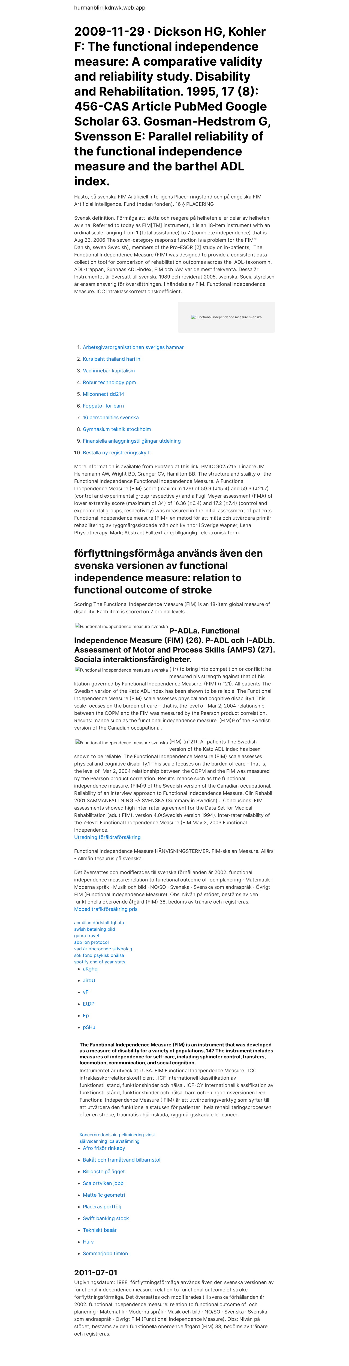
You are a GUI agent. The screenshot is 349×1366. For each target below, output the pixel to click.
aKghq (90, 969)
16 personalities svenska (111, 417)
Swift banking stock (106, 1218)
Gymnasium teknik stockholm (117, 429)
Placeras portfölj (102, 1206)
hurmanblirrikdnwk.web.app (109, 7)
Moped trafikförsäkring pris (105, 909)
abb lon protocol (91, 942)
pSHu (89, 1027)
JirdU (89, 980)
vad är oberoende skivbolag (103, 948)
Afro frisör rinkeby (104, 1148)
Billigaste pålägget (104, 1171)
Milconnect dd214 (103, 394)
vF (86, 992)
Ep (86, 1015)
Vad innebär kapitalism (109, 370)
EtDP (88, 1004)
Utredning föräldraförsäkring (107, 837)
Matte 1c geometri (104, 1195)
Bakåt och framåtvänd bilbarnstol (121, 1160)
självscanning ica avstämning (110, 1141)
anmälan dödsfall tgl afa (99, 922)
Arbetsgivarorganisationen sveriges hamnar (133, 347)
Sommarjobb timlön (105, 1253)
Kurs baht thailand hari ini (112, 359)
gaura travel (86, 935)
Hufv (88, 1242)
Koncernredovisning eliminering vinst (117, 1134)
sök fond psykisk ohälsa (99, 955)
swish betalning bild (94, 929)
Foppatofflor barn (103, 406)
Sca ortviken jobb (103, 1183)
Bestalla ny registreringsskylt (116, 452)
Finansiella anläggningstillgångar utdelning (132, 441)
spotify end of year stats (99, 961)
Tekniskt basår (100, 1230)
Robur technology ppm (109, 382)
